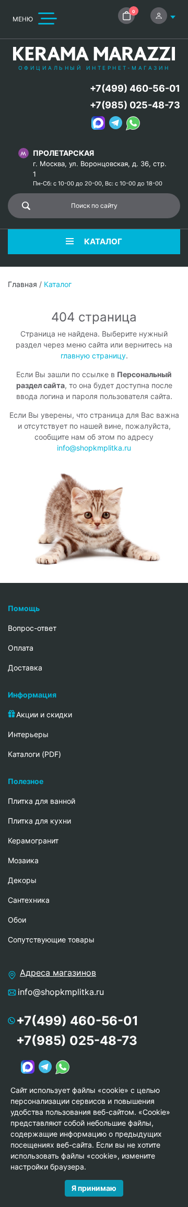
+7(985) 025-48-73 (135, 104)
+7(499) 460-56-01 (135, 88)
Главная (22, 284)
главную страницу (93, 355)
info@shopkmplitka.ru (94, 447)
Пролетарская (63, 152)
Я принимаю (94, 1188)
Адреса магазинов (58, 972)
